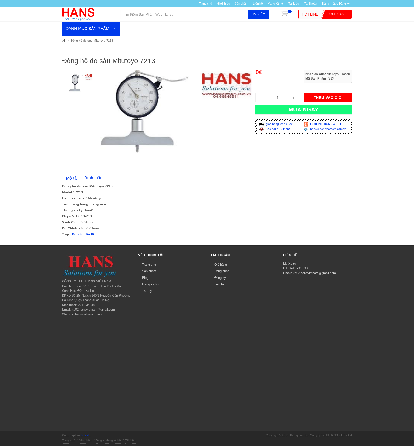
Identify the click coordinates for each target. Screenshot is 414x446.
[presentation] (71, 178)
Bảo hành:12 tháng (278, 129)
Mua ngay (304, 109)
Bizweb (85, 435)
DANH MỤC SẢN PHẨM (87, 28)
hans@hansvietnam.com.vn (328, 129)
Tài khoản (310, 3)
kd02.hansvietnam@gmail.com (314, 273)
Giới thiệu (223, 3)
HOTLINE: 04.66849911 (325, 124)
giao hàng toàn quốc (279, 124)
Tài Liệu (293, 3)
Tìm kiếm (258, 14)
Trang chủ (205, 3)
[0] (284, 14)
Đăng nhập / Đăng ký (336, 3)
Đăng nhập (221, 271)
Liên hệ (258, 3)
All (64, 40)
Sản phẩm (241, 3)
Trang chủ (149, 264)
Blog (145, 278)
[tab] (71, 178)
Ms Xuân (289, 263)
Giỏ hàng (220, 264)
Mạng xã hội (276, 3)
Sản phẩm (149, 271)
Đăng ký (220, 278)
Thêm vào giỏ (328, 98)
